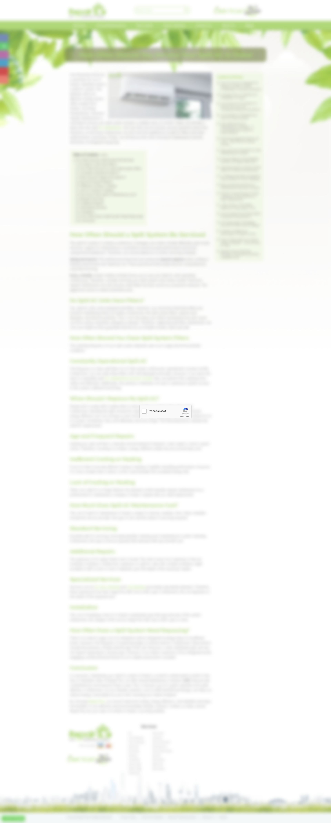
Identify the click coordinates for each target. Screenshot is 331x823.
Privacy (182, 416)
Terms (187, 416)
